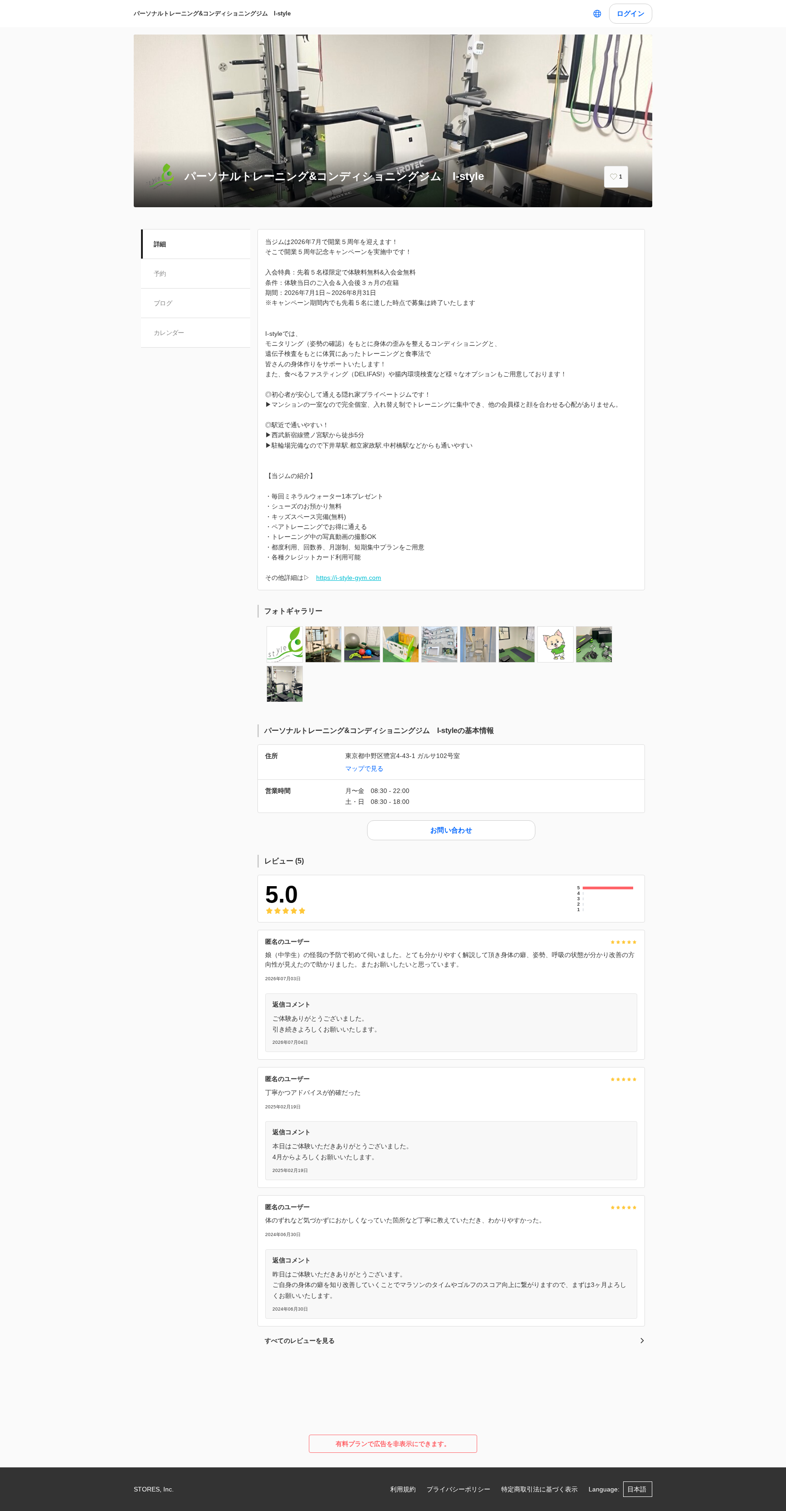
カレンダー (169, 332)
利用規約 (403, 1489)
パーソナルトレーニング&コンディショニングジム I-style (212, 13)
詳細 (160, 244)
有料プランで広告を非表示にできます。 (393, 1443)
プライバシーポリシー (458, 1489)
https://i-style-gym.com (348, 577)
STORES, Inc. (154, 1489)
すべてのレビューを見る (300, 1340)
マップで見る (364, 768)
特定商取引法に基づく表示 (539, 1489)
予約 (160, 273)
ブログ (163, 303)
